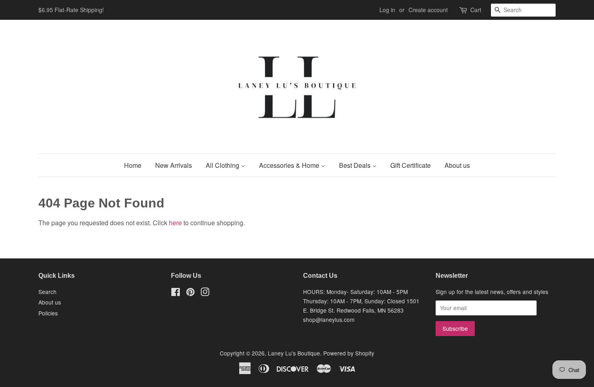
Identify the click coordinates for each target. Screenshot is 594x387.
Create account (428, 10)
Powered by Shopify (348, 353)
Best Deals (355, 165)
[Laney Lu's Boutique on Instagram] (204, 293)
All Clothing (223, 165)
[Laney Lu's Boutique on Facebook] (175, 293)
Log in (387, 10)
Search (47, 292)
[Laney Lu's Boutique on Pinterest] (190, 293)
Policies (48, 313)
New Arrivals (173, 165)
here (175, 222)
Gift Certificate (410, 165)
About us (457, 165)
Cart (475, 10)
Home (132, 165)
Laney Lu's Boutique (294, 353)
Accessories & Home (290, 165)
